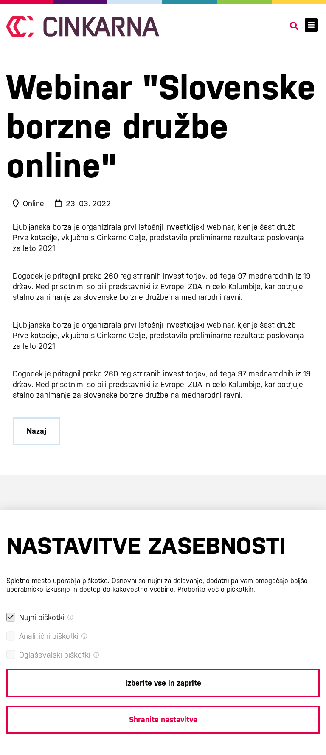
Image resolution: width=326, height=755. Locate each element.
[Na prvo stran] (82, 26)
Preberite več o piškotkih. (216, 589)
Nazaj (36, 431)
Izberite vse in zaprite (163, 682)
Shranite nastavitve (163, 719)
